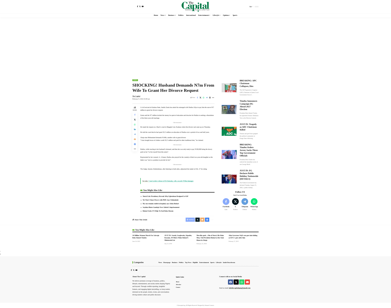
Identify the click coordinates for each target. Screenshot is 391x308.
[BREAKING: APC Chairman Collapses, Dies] (229, 87)
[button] (134, 6)
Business (174, 262)
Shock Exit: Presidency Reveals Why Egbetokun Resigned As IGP (165, 196)
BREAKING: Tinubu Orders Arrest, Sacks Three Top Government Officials (249, 150)
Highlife (195, 262)
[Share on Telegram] (206, 97)
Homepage (167, 262)
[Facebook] (138, 6)
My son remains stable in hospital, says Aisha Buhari (161, 203)
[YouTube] (142, 6)
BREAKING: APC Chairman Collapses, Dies (248, 83)
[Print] (134, 144)
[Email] (134, 139)
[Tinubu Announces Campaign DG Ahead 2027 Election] (229, 109)
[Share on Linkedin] (134, 129)
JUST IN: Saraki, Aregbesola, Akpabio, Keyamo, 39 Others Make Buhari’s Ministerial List (178, 238)
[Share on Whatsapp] (203, 97)
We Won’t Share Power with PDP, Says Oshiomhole (160, 200)
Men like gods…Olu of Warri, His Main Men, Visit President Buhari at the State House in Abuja (210, 238)
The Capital (136, 96)
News (135, 80)
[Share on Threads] (210, 97)
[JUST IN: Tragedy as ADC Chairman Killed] (229, 131)
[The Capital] (195, 7)
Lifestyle (219, 262)
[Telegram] (244, 204)
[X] (140, 6)
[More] (213, 97)
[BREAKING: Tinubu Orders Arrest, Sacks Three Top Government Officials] (229, 154)
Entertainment (204, 262)
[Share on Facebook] (197, 97)
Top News (188, 262)
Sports (212, 262)
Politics (181, 262)
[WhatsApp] (254, 204)
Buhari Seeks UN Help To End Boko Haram (158, 211)
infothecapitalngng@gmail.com (239, 288)
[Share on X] (200, 97)
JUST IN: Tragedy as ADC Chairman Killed (248, 127)
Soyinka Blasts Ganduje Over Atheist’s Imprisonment (161, 207)
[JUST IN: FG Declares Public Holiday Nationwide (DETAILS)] (229, 179)
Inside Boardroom (229, 262)
